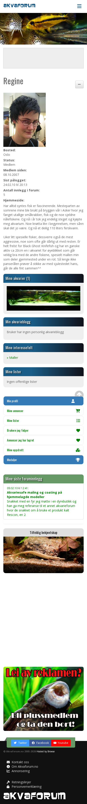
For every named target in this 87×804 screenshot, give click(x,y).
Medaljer (12, 459)
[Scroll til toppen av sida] (79, 395)
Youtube (63, 743)
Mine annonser (15, 410)
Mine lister (13, 420)
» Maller (12, 357)
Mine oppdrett (15, 449)
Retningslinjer (21, 782)
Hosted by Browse (46, 751)
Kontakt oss (20, 762)
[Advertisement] (43, 619)
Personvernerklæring (26, 786)
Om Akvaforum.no (24, 766)
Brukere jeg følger (18, 430)
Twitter (22, 743)
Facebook (42, 743)
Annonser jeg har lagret (20, 440)
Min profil (12, 400)
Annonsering (20, 771)
